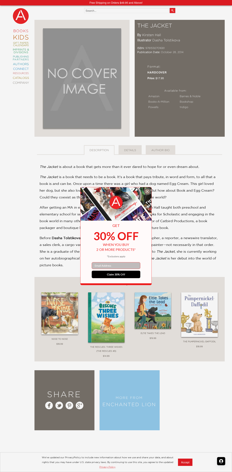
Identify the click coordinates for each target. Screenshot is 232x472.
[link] (116, 202)
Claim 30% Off (116, 274)
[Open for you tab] (221, 461)
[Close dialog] (147, 191)
